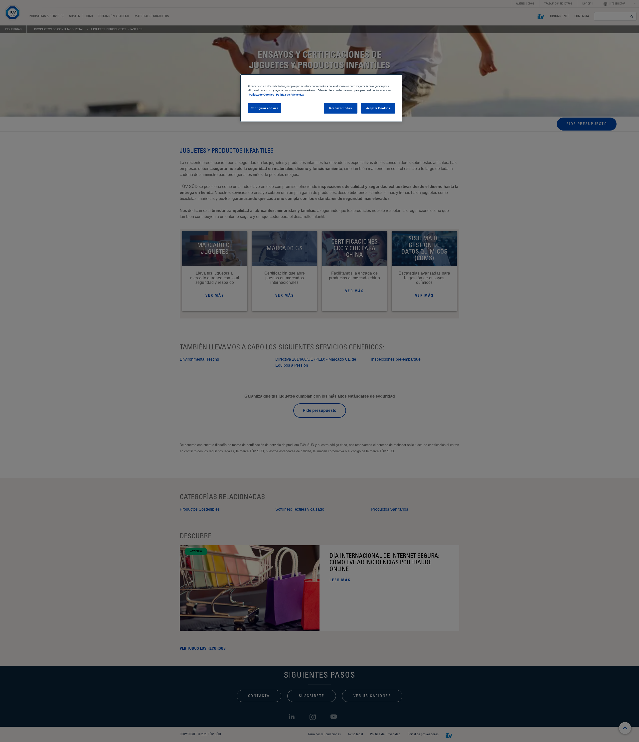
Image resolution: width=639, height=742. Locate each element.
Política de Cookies (262, 94)
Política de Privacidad (290, 94)
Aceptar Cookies (378, 108)
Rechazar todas (340, 108)
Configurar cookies (264, 108)
